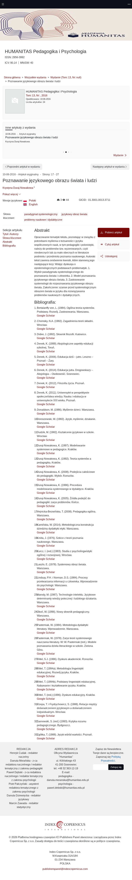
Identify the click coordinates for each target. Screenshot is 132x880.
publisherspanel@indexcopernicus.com (65, 869)
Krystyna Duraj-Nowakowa (18, 187)
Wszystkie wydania (35, 77)
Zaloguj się (116, 767)
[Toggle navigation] (3, 4)
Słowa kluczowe (12, 238)
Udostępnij (110, 256)
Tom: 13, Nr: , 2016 (36, 95)
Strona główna (12, 77)
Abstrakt (7, 241)
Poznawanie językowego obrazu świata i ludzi (31, 137)
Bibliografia (9, 245)
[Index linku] (65, 825)
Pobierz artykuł (113, 232)
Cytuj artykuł (111, 244)
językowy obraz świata (74, 214)
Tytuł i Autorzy (11, 234)
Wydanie (118, 155)
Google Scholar (46, 315)
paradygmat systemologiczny (40, 214)
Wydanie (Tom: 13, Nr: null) (65, 77)
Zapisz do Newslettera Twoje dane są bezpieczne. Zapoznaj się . (108, 755)
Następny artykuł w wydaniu (109, 166)
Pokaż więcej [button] (11, 194)
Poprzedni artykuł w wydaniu (23, 166)
